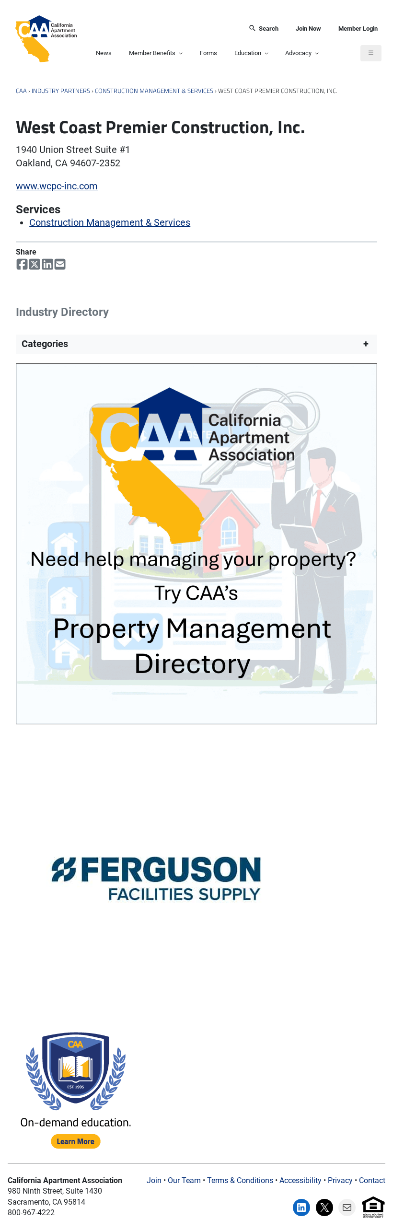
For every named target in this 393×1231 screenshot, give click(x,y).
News (104, 53)
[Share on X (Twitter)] (34, 264)
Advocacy (298, 53)
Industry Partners (61, 90)
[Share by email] (60, 264)
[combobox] (159, 28)
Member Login (358, 28)
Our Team (184, 1180)
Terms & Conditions (240, 1180)
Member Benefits (152, 53)
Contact (372, 1180)
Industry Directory (62, 312)
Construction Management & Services (154, 90)
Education (247, 53)
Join (154, 1180)
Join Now (308, 28)
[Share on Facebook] (22, 264)
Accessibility (300, 1180)
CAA (21, 90)
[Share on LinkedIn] (47, 264)
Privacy (340, 1180)
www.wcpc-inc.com (57, 186)
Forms (208, 53)
